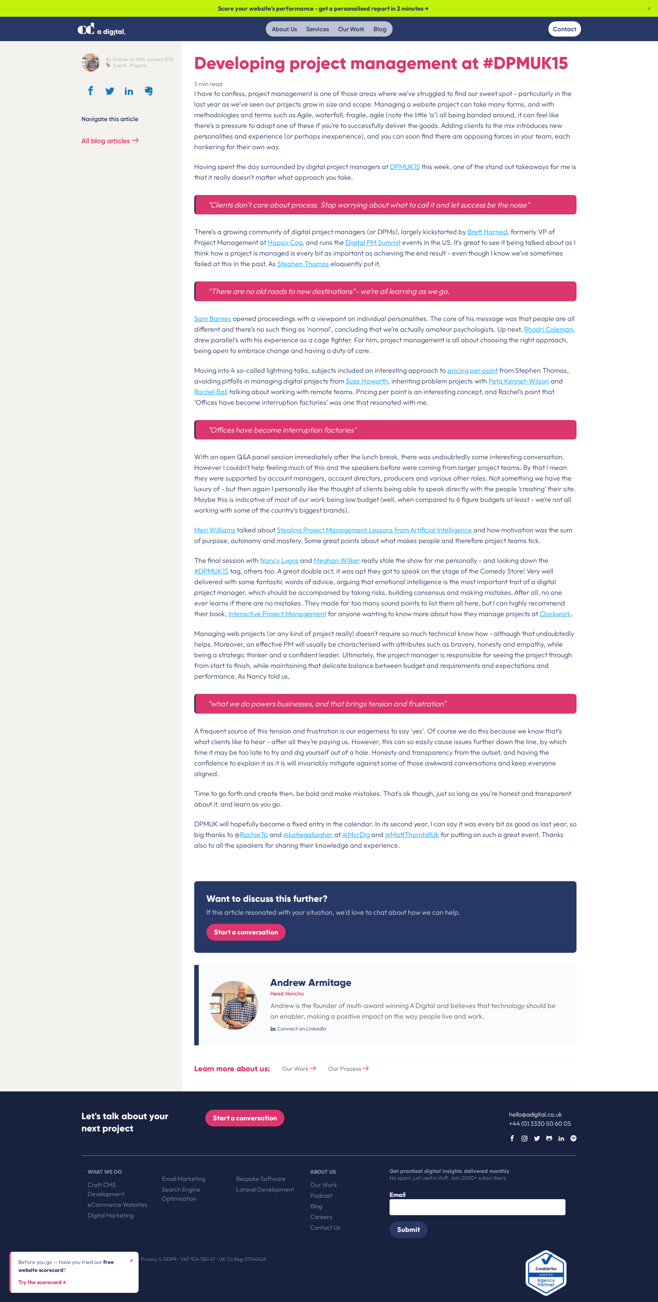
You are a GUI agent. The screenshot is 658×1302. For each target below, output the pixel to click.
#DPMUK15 (211, 571)
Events (119, 65)
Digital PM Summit (373, 242)
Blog (380, 29)
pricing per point (472, 370)
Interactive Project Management (277, 613)
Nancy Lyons (279, 560)
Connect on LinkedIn (301, 1028)
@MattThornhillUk (412, 834)
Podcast (321, 1195)
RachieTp (254, 834)
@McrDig (356, 834)
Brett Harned (487, 231)
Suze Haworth (367, 381)
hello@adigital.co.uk (535, 1114)
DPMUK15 (405, 166)
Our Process (345, 1068)
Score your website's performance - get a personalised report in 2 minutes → (323, 8)
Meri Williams (214, 530)
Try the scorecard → (42, 1282)
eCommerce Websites (117, 1204)
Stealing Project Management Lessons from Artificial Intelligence (374, 530)
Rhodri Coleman (548, 329)
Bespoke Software (261, 1178)
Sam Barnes (212, 318)
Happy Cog (285, 242)
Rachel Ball (211, 391)
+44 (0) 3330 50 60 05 (540, 1123)
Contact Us (325, 1227)
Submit (408, 1229)
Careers (321, 1217)
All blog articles (106, 141)
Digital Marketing (111, 1215)
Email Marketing (183, 1178)
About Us (284, 29)
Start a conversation (246, 931)
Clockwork (555, 613)
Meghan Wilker (337, 560)
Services (317, 29)
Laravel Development (265, 1189)
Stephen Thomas (303, 263)
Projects (138, 65)
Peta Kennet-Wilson (519, 381)
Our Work (351, 29)
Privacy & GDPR (159, 1259)
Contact (565, 29)
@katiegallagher (308, 834)
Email (398, 1194)
